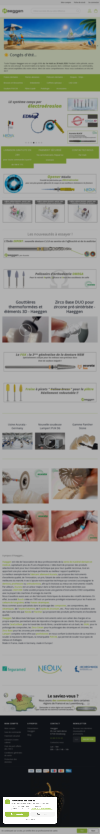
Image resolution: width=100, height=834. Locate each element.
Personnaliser (30, 819)
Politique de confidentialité (41, 809)
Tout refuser (42, 814)
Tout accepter (17, 814)
